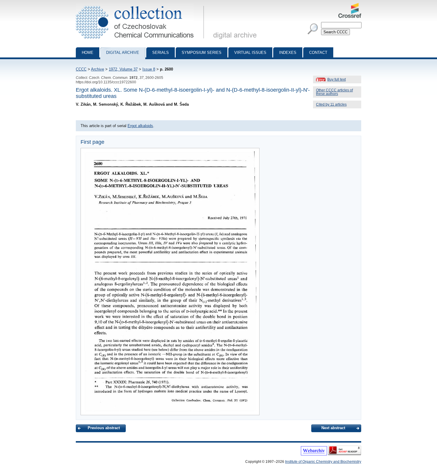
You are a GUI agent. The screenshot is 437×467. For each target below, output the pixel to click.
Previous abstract (104, 428)
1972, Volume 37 (123, 69)
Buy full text (336, 79)
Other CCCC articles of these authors (334, 92)
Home (87, 52)
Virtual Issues (250, 52)
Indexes (287, 52)
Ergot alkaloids (140, 126)
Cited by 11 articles (331, 104)
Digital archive (122, 52)
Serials (160, 52)
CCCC (81, 69)
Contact (318, 52)
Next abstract (333, 428)
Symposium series (201, 52)
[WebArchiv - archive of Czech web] (314, 454)
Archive (97, 69)
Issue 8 (148, 69)
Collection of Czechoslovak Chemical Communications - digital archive (142, 5)
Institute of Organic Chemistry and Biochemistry (323, 461)
